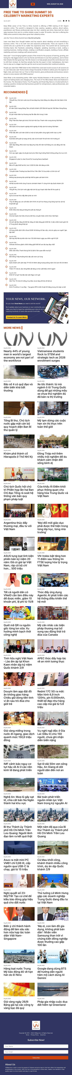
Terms (27, 1035)
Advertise (43, 1035)
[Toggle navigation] (33, 4)
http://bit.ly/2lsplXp (34, 38)
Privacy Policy (35, 1035)
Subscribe (36, 1058)
